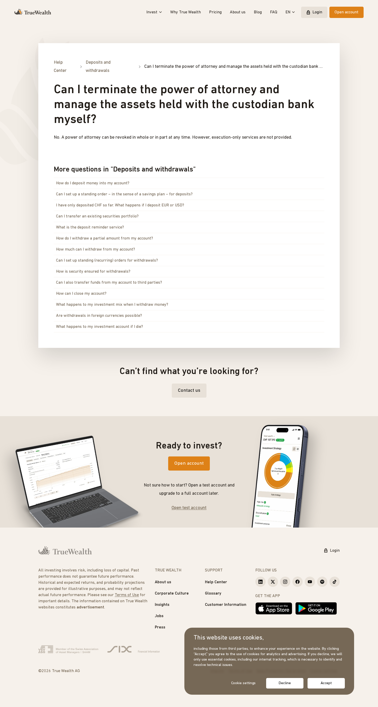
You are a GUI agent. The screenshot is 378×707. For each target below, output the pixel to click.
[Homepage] (32, 12)
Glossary (213, 593)
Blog (258, 12)
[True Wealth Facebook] (297, 582)
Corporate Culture (172, 593)
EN (287, 12)
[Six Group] (133, 649)
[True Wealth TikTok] (334, 582)
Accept (326, 683)
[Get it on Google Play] (316, 608)
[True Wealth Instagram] (285, 582)
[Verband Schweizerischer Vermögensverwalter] (68, 649)
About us (238, 12)
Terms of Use (127, 595)
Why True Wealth (185, 12)
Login (317, 12)
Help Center (216, 582)
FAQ (273, 12)
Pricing (215, 12)
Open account (346, 12)
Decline (285, 683)
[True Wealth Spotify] (322, 582)
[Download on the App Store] (273, 608)
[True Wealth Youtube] (310, 582)
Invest (151, 12)
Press (160, 627)
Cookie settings (243, 683)
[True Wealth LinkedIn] (260, 582)
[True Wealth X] (273, 582)
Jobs (159, 616)
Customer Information (225, 605)
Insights (162, 605)
